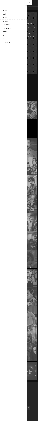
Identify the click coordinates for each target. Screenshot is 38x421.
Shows (5, 17)
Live (4, 7)
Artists (5, 32)
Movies (5, 14)
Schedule (5, 21)
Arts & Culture (7, 28)
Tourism (5, 39)
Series (5, 10)
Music (5, 35)
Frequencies (6, 25)
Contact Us (6, 42)
